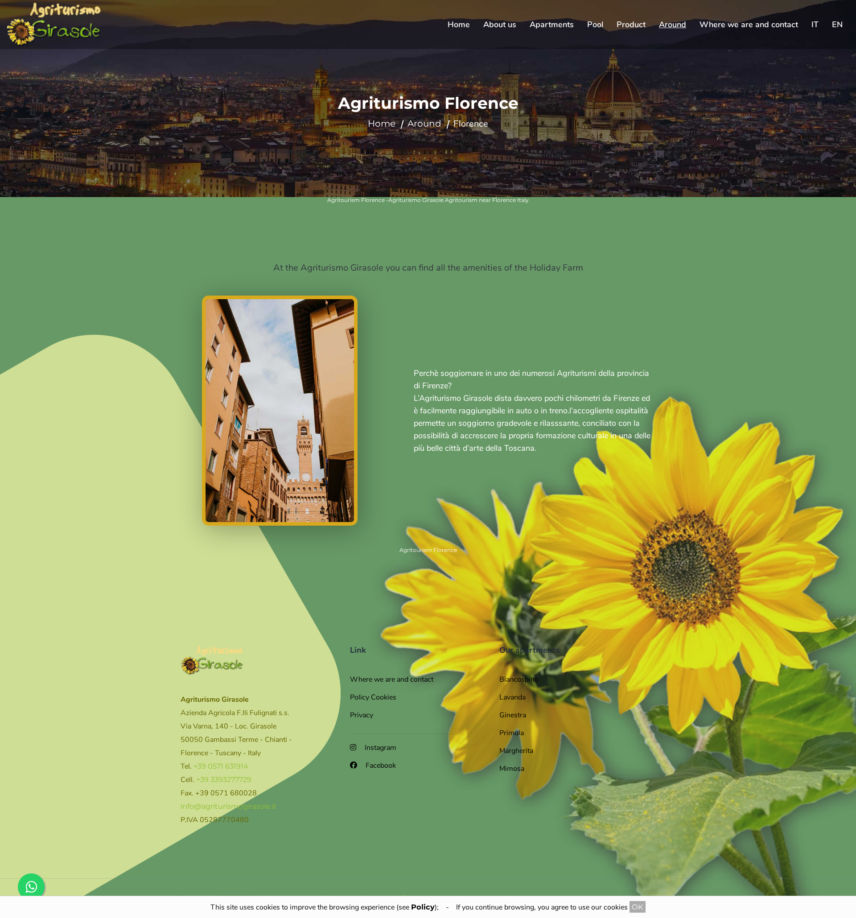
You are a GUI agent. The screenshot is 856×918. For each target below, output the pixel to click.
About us (499, 24)
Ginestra (512, 715)
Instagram (379, 748)
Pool (595, 24)
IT (815, 24)
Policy (423, 906)
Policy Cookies (373, 697)
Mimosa (511, 769)
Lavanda (512, 697)
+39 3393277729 (223, 779)
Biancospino (519, 679)
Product (631, 24)
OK (637, 906)
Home (459, 24)
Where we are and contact (749, 24)
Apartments (552, 24)
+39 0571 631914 (220, 766)
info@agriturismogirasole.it (229, 806)
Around (672, 24)
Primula (511, 733)
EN (837, 24)
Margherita (516, 751)
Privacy (361, 715)
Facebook (380, 765)
